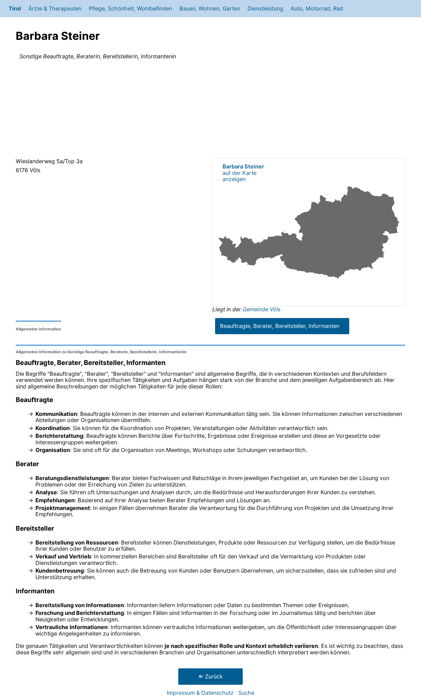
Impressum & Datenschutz (200, 693)
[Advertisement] (210, 110)
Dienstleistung (265, 8)
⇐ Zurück (210, 676)
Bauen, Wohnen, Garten (209, 8)
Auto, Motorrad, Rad (317, 8)
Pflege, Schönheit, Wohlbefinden (130, 8)
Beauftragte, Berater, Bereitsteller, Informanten (279, 326)
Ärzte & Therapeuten (54, 8)
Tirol (15, 8)
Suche (246, 693)
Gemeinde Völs (261, 309)
